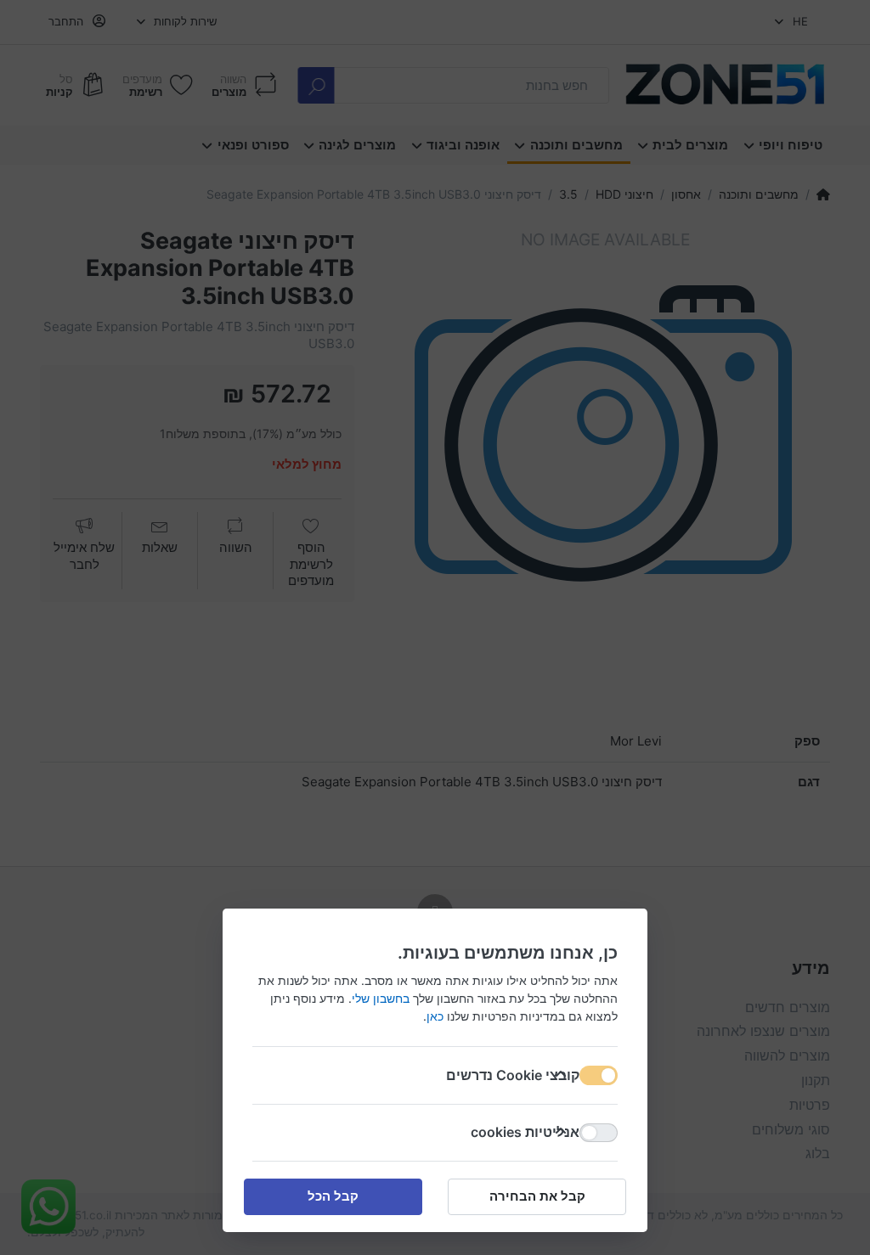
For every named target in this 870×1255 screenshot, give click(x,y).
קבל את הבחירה (537, 1196)
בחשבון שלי (381, 998)
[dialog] (435, 627)
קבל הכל (333, 1196)
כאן (435, 1016)
